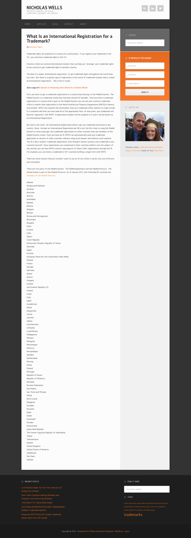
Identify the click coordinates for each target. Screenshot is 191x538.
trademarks (133, 514)
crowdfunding (128, 507)
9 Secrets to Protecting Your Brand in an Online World (63, 87)
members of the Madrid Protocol (41, 175)
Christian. (136, 150)
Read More (159, 150)
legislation (162, 507)
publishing (139, 510)
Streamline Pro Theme (86, 531)
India (152, 507)
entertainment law (141, 507)
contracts (165, 503)
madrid (126, 510)
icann (148, 507)
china (160, 503)
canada (139, 503)
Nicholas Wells (35, 47)
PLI (135, 510)
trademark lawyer (146, 147)
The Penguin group (149, 510)
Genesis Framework (105, 531)
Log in (127, 531)
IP (157, 507)
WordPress (119, 531)
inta (155, 507)
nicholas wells (44, 7)
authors (126, 503)
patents (131, 510)
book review (132, 503)
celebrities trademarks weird (149, 503)
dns (134, 507)
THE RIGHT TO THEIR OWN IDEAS (36, 502)
